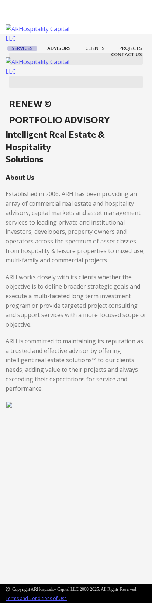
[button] (76, 59)
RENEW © (30, 103)
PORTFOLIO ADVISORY (59, 119)
